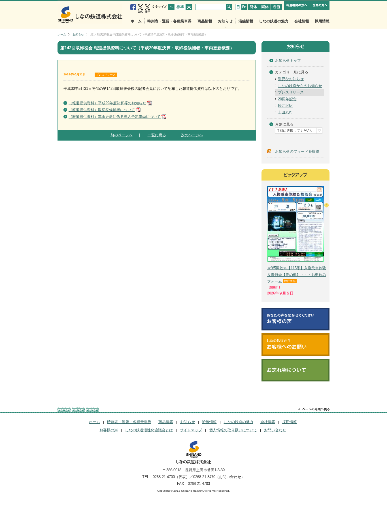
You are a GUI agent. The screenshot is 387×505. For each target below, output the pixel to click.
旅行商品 (289, 281)
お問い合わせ (275, 430)
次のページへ (192, 135)
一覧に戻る (157, 135)
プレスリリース (106, 74)
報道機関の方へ (297, 5)
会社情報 (301, 21)
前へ (264, 205)
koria (276, 7)
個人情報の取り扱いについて (233, 430)
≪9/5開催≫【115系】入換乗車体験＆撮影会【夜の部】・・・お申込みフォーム (296, 274)
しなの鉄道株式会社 (90, 14)
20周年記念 (287, 99)
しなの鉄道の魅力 (273, 21)
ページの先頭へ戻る (313, 409)
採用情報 (322, 21)
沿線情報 (246, 21)
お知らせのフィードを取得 (297, 151)
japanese (238, 7)
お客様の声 (108, 430)
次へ (326, 205)
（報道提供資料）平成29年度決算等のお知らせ (107, 103)
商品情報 (204, 21)
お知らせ (225, 21)
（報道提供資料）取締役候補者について (102, 110)
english (244, 7)
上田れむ (285, 112)
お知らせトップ (288, 60)
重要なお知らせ (291, 79)
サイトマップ (191, 430)
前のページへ (121, 135)
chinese (253, 7)
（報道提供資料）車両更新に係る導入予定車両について (115, 116)
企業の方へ (319, 5)
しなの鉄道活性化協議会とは (149, 430)
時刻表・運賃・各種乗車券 (169, 21)
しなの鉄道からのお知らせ (300, 86)
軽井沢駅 (285, 105)
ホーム (136, 21)
